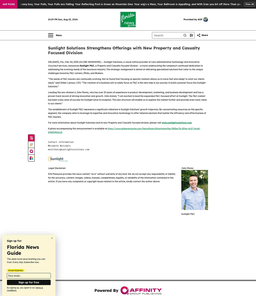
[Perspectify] (31, 144)
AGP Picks (9, 4)
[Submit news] (31, 138)
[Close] (52, 238)
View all (249, 4)
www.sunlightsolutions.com (177, 122)
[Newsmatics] (31, 158)
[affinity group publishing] (31, 151)
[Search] (185, 35)
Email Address (15, 270)
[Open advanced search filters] (191, 35)
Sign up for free (29, 282)
